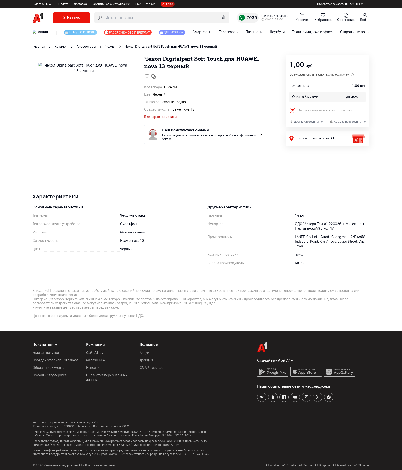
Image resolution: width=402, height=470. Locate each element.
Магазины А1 (43, 4)
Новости (92, 368)
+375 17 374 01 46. (196, 454)
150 (46, 444)
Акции (144, 353)
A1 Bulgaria (322, 465)
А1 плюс (167, 4)
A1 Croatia (289, 465)
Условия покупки (46, 353)
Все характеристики (160, 117)
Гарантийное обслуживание (111, 4)
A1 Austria (272, 465)
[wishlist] (147, 76)
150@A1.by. (170, 444)
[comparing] (153, 76)
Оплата (63, 4)
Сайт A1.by (94, 353)
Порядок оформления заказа (55, 360)
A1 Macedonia (342, 465)
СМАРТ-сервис (145, 4)
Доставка (80, 4)
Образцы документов (49, 368)
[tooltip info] (360, 97)
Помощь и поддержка (50, 375)
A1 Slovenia (361, 465)
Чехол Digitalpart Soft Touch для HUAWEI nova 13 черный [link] (171, 47)
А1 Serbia (305, 465)
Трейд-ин (147, 360)
